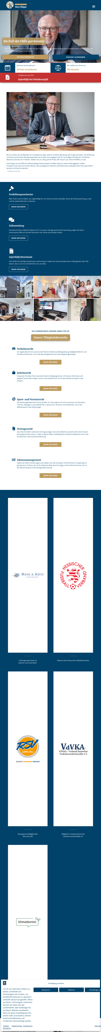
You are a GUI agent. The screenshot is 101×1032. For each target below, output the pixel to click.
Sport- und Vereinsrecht (30, 399)
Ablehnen (71, 990)
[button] (94, 6)
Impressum (28, 1026)
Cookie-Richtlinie (7, 1027)
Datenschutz (17, 1026)
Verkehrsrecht (25, 348)
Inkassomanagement (29, 459)
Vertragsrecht (25, 428)
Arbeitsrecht (24, 372)
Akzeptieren (46, 990)
